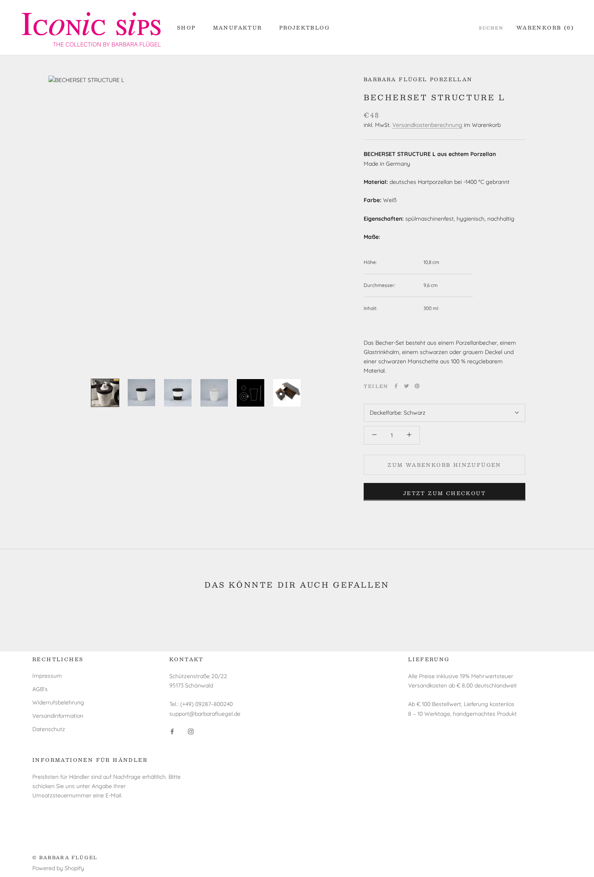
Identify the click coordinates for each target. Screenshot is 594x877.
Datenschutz (48, 729)
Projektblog (304, 27)
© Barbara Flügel (64, 857)
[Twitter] (406, 386)
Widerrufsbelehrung (58, 702)
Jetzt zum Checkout (444, 493)
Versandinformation (57, 715)
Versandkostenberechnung (427, 124)
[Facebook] (396, 386)
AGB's (40, 689)
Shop (186, 27)
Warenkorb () (545, 27)
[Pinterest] (417, 386)
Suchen (491, 28)
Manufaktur (237, 27)
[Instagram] (191, 731)
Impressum (47, 675)
